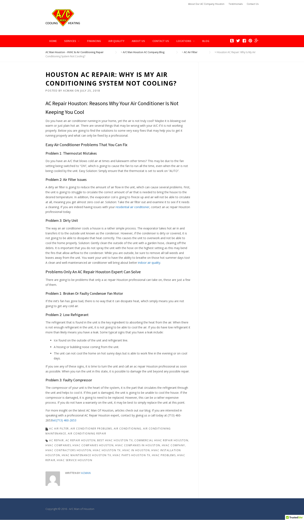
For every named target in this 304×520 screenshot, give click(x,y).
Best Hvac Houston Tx (115, 440)
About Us (138, 41)
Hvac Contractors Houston (68, 450)
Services (70, 41)
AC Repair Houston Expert (100, 271)
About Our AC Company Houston (206, 3)
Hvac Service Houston (74, 460)
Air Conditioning (127, 428)
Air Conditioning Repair (87, 433)
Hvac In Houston (136, 450)
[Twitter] (238, 40)
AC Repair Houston (66, 103)
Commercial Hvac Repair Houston (161, 440)
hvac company (173, 445)
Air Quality (116, 41)
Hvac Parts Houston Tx (131, 455)
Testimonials (236, 3)
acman (68, 90)
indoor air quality (148, 263)
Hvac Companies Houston (93, 445)
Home (53, 41)
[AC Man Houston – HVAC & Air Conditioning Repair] (62, 17)
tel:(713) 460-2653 (64, 420)
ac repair (56, 440)
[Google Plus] (257, 40)
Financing (94, 41)
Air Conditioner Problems (91, 428)
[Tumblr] (232, 40)
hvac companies (58, 445)
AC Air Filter (59, 428)
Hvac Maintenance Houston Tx (86, 455)
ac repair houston (81, 440)
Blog (205, 41)
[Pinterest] (250, 40)
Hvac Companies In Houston (137, 445)
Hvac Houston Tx (107, 450)
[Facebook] (244, 40)
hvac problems (164, 455)
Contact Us (253, 3)
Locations (183, 41)
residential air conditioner (132, 207)
